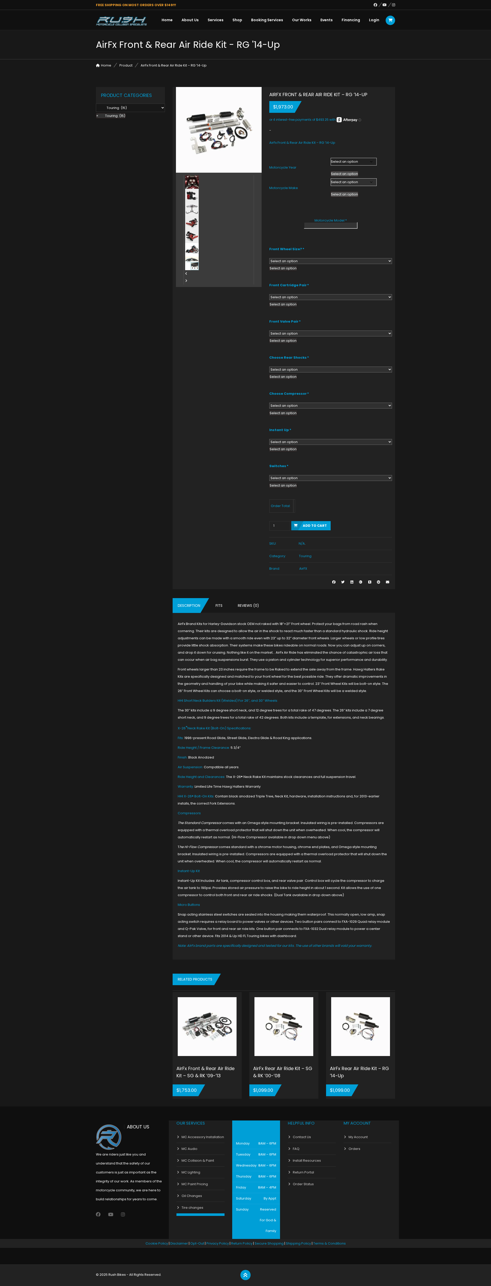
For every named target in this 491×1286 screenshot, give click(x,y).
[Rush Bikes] (121, 21)
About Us (190, 20)
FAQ (296, 1148)
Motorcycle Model (331, 220)
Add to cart (315, 525)
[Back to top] (245, 1275)
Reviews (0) (248, 605)
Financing (351, 20)
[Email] (387, 582)
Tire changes (192, 1207)
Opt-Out (197, 1243)
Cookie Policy (157, 1243)
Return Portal (303, 1172)
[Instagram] (393, 4)
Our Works (301, 20)
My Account (358, 1137)
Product (125, 65)
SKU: (272, 543)
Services (216, 20)
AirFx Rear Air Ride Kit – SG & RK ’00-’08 (282, 1072)
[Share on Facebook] (333, 582)
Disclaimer (179, 1243)
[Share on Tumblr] (369, 582)
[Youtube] (387, 4)
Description (189, 605)
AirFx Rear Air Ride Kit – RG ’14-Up (359, 1072)
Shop (237, 20)
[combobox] (344, 174)
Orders (354, 1148)
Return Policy (241, 1243)
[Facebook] (378, 4)
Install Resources (307, 1160)
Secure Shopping (269, 1243)
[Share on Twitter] (342, 582)
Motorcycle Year (282, 167)
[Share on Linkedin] (351, 582)
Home (167, 20)
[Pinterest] (378, 582)
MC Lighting (191, 1172)
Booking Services (267, 20)
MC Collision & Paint (198, 1160)
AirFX (303, 568)
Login (374, 20)
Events (326, 20)
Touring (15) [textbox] (110, 115)
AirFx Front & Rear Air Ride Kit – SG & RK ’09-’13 (205, 1072)
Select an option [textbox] (344, 173)
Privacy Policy (217, 1243)
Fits (219, 605)
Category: (277, 556)
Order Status (303, 1184)
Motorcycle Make (283, 187)
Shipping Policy (298, 1243)
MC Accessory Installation (203, 1137)
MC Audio (189, 1148)
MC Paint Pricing (195, 1184)
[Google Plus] (360, 582)
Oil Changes (192, 1195)
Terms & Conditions (329, 1243)
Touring (305, 556)
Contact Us (302, 1137)
